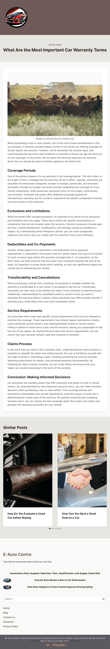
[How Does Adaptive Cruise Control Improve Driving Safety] (7, 587)
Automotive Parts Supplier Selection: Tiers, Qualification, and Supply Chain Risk (55, 573)
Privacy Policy (10, 626)
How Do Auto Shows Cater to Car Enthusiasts (60, 580)
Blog (5, 612)
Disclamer (8, 622)
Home (6, 608)
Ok (48, 645)
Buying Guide (55, 45)
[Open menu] (104, 17)
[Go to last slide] (7, 480)
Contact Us (9, 617)
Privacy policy (59, 645)
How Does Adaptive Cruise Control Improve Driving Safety (60, 587)
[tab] (49, 528)
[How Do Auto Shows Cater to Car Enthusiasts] (7, 580)
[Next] (102, 480)
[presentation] (27, 470)
